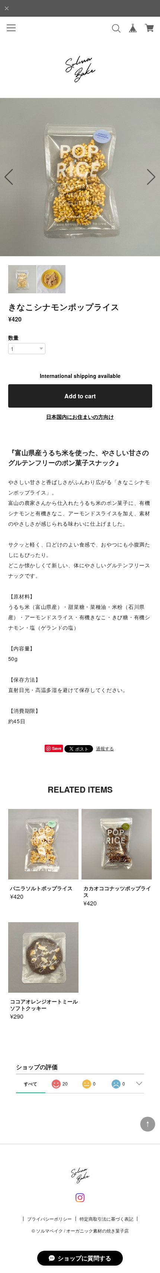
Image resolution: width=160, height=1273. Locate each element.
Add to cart (80, 396)
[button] (151, 177)
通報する (105, 748)
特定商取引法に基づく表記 (106, 1218)
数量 (13, 337)
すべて (30, 1083)
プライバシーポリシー (49, 1218)
